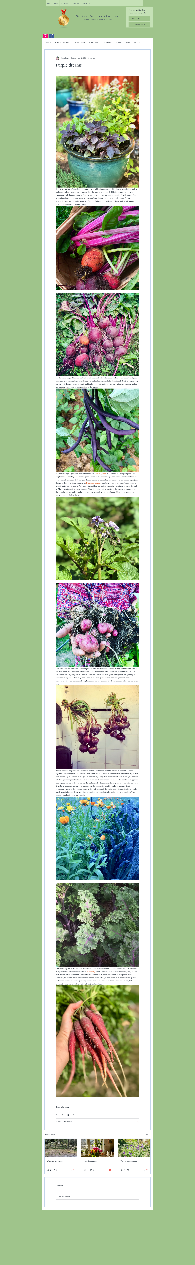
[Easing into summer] (134, 1148)
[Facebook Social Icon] (51, 36)
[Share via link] (73, 1115)
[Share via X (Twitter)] (62, 1115)
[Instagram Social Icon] (45, 36)
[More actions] (138, 58)
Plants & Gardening (62, 42)
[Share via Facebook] (57, 1115)
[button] (148, 43)
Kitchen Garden (79, 42)
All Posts (47, 42)
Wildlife (119, 42)
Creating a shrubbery (55, 1161)
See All (148, 1134)
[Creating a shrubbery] (61, 1148)
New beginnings (90, 1161)
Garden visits (94, 42)
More (136, 42)
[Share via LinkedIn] (68, 1115)
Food (128, 42)
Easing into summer (129, 1161)
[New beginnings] (97, 1148)
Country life (107, 42)
